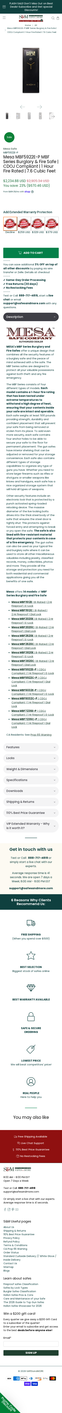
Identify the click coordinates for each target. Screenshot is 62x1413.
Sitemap (8, 1267)
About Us (8, 1227)
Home (28, 25)
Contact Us (10, 1263)
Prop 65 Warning (40, 734)
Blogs (6, 1270)
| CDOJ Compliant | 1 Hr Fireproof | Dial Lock (31, 681)
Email (7, 1338)
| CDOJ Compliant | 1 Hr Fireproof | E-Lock (33, 671)
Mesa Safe (10, 148)
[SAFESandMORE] (31, 18)
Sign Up (31, 1353)
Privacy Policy (11, 1238)
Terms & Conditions (15, 1245)
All (36, 25)
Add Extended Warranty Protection (27, 212)
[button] (31, 317)
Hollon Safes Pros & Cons (18, 1295)
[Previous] (22, 107)
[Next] (39, 107)
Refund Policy (11, 1241)
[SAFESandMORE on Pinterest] (12, 1210)
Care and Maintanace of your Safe (24, 1298)
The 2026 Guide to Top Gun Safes (23, 1302)
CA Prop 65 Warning (15, 1249)
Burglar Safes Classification (19, 1291)
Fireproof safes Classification (20, 1284)
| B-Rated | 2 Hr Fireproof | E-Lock (32, 604)
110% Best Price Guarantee (18, 1234)
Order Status (11, 1252)
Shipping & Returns (14, 1230)
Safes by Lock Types (15, 1287)
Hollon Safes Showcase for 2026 (22, 1306)
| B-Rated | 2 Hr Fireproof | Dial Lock (29, 612)
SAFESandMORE (35, 1371)
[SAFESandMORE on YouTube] (16, 1210)
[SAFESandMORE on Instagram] (9, 1210)
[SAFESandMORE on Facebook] (5, 1210)
